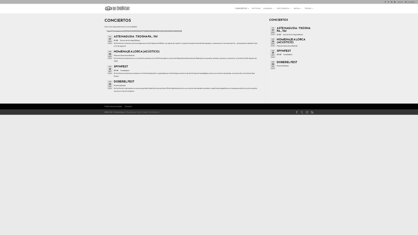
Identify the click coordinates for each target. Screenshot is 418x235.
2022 (162, 31)
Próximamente (117, 31)
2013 (125, 31)
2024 (171, 31)
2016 (137, 31)
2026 (180, 31)
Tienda (307, 9)
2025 (176, 31)
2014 (129, 31)
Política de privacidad (113, 106)
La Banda (267, 9)
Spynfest (121, 66)
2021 (158, 31)
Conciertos (241, 9)
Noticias (256, 9)
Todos (109, 31)
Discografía (283, 9)
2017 (141, 31)
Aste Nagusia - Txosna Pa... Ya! (136, 36)
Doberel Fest (124, 81)
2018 (145, 31)
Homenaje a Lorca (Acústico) (137, 51)
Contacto (400, 2)
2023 (167, 31)
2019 (149, 31)
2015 (133, 31)
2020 (154, 31)
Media (297, 9)
